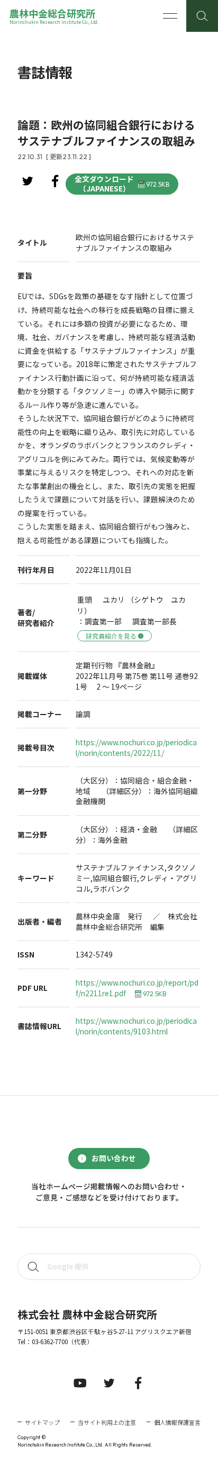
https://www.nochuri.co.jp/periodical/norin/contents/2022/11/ (136, 747)
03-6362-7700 (50, 1341)
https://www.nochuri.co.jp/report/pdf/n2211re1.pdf (137, 988)
